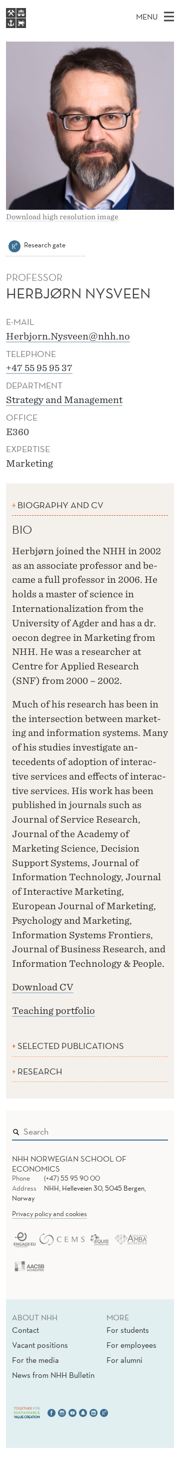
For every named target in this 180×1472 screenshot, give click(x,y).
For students (127, 1330)
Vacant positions (40, 1345)
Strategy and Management (64, 400)
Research (40, 1071)
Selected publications (71, 1045)
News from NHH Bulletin (53, 1375)
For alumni (124, 1360)
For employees (131, 1345)
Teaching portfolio (53, 1010)
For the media (35, 1360)
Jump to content (31, 7)
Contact (25, 1330)
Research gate (45, 244)
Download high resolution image (62, 217)
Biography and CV (61, 505)
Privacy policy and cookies (49, 1213)
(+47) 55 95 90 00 (72, 1178)
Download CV (43, 987)
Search (146, 1129)
